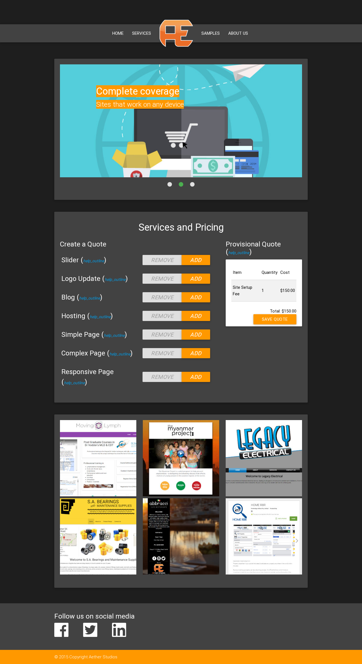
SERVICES (141, 33)
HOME (118, 33)
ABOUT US (238, 33)
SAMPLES (210, 33)
